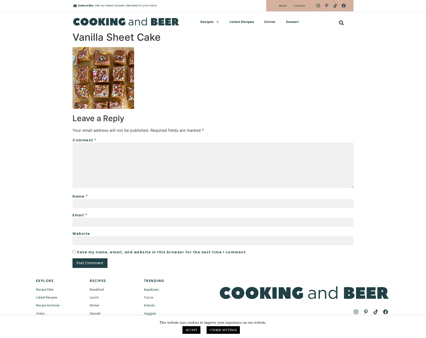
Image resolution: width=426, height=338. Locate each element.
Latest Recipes (242, 21)
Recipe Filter (44, 289)
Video (40, 313)
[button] (341, 23)
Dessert (292, 21)
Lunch (94, 297)
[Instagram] (318, 5)
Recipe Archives (48, 305)
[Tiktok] (335, 5)
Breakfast (97, 289)
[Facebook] (343, 5)
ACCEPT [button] (191, 330)
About (283, 6)
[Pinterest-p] (326, 5)
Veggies (150, 313)
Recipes (206, 21)
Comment (84, 140)
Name (80, 196)
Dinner (270, 21)
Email (79, 215)
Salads (149, 305)
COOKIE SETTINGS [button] (223, 330)
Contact (299, 6)
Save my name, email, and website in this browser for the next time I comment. (162, 252)
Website (81, 233)
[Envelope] (75, 5)
